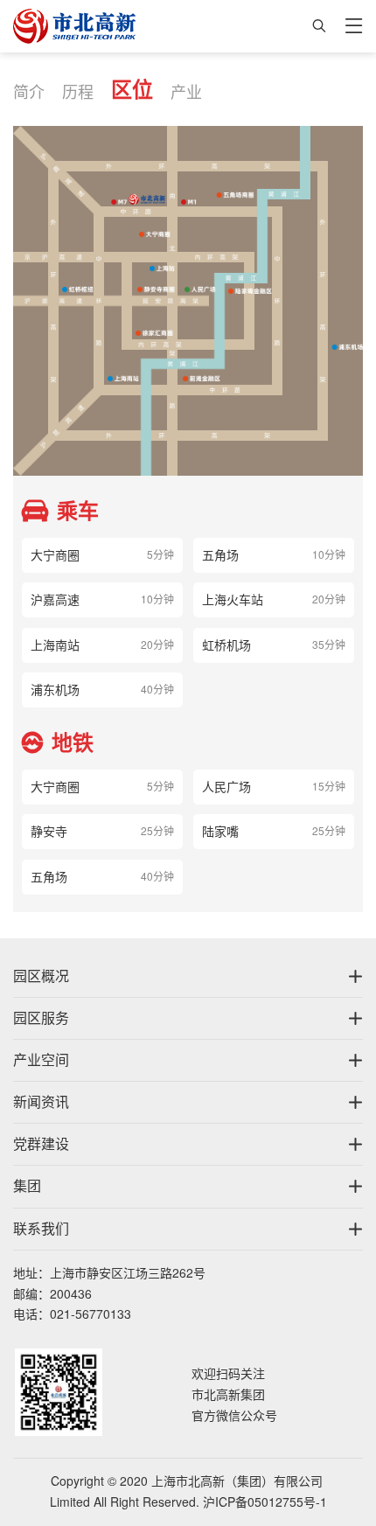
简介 (29, 92)
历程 (78, 92)
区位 (132, 89)
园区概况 (41, 976)
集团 (27, 1186)
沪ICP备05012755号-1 (265, 1502)
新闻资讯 (41, 1102)
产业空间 (41, 1060)
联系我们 (41, 1229)
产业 (186, 92)
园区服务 (41, 1018)
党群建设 (41, 1144)
